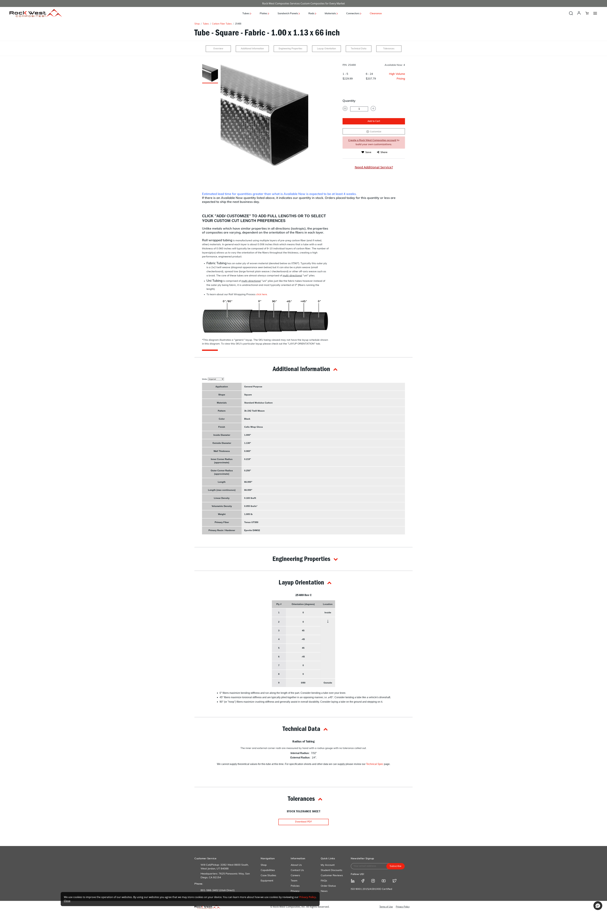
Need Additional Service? (374, 167)
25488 (238, 24)
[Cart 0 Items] (589, 13)
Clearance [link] (376, 13)
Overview (218, 49)
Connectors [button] (353, 13)
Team (294, 881)
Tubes (206, 24)
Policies (295, 886)
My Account (328, 865)
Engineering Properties (290, 49)
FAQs (324, 881)
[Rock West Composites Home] (35, 16)
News (324, 891)
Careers (295, 875)
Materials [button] (331, 13)
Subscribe (395, 866)
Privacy (295, 891)
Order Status (328, 886)
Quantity (349, 101)
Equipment (267, 881)
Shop (197, 24)
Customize (375, 131)
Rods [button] (311, 13)
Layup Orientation (326, 49)
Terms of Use (386, 907)
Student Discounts (331, 870)
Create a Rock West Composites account (372, 140)
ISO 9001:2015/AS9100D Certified (371, 889)
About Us (296, 865)
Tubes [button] (246, 13)
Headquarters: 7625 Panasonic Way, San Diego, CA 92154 (225, 876)
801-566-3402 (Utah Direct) (218, 890)
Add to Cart (374, 121)
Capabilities (268, 870)
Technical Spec (374, 764)
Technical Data (358, 49)
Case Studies (268, 875)
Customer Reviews (332, 875)
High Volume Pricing (397, 76)
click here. (262, 294)
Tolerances (388, 49)
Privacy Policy (403, 907)
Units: (205, 379)
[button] (579, 16)
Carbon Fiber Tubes (222, 24)
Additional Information (252, 49)
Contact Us (297, 870)
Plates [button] (264, 13)
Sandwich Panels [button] (288, 13)
